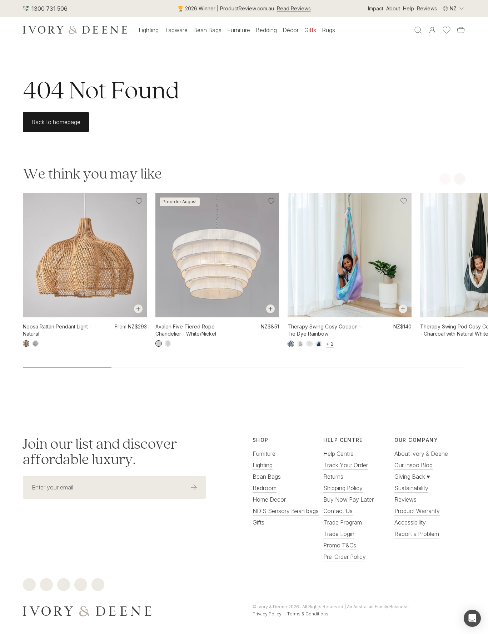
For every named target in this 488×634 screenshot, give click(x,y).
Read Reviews (294, 8)
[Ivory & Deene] (129, 610)
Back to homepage (55, 122)
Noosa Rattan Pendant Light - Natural (57, 330)
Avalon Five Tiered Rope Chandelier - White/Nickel (185, 330)
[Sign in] (432, 30)
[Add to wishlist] (139, 201)
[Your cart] (461, 30)
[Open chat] (472, 618)
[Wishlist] (446, 30)
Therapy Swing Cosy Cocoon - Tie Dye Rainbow (324, 330)
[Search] (418, 30)
